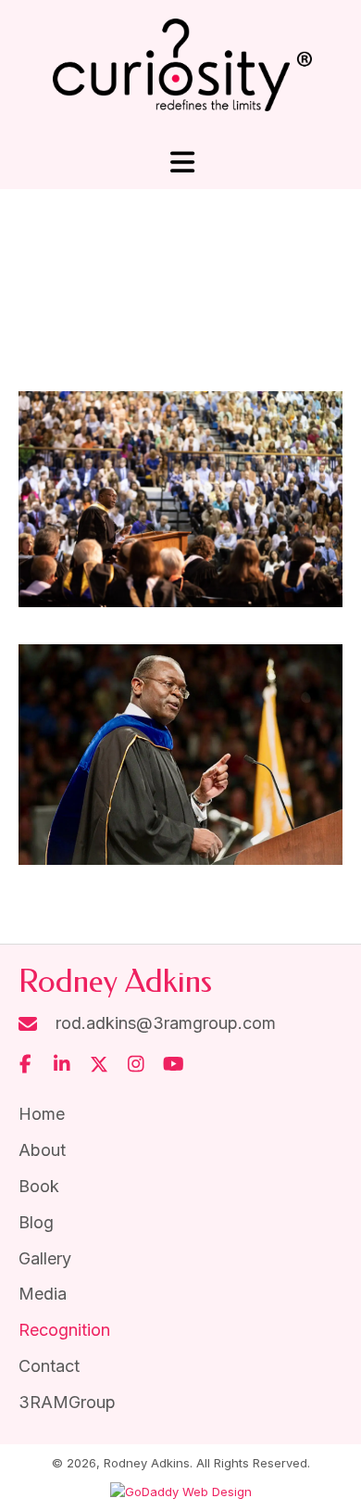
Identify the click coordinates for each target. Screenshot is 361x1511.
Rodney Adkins (115, 981)
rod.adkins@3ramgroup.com (166, 1023)
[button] (25, 1064)
